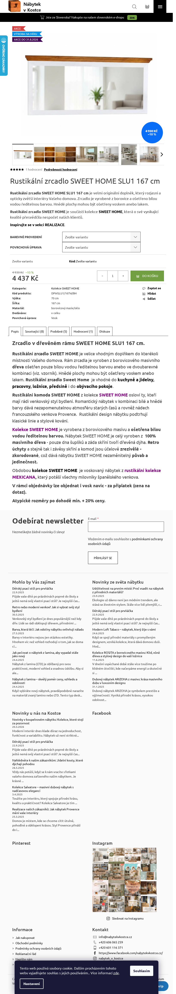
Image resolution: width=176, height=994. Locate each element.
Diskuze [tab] (104, 331)
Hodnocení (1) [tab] (83, 331)
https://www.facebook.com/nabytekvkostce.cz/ (131, 953)
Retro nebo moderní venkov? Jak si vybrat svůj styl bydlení (46, 609)
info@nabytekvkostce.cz (115, 937)
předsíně (58, 386)
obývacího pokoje (94, 386)
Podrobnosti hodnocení (60, 169)
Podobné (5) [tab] (58, 331)
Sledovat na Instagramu (128, 918)
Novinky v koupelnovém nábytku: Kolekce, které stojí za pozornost (47, 721)
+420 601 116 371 (111, 947)
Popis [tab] (15, 331)
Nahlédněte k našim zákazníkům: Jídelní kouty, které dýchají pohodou (47, 762)
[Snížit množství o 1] (102, 276)
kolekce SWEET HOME (54, 470)
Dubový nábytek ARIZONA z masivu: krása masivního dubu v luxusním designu (127, 681)
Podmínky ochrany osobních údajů (38, 948)
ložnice (40, 386)
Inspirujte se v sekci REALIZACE (37, 224)
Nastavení (31, 983)
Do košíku (150, 276)
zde (116, 973)
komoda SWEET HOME (57, 395)
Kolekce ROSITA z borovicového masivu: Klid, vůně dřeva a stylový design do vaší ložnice (126, 654)
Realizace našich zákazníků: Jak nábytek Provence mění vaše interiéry (45, 811)
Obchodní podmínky (29, 943)
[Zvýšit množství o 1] (123, 276)
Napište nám (23, 959)
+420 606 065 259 (111, 942)
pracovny (21, 386)
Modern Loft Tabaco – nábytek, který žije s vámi (124, 629)
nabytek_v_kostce (111, 958)
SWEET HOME (110, 211)
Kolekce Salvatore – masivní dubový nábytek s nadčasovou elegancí (43, 789)
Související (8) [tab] (34, 331)
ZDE (132, 17)
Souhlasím (141, 970)
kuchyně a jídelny (135, 379)
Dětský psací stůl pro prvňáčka (32, 588)
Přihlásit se (103, 558)
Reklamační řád (25, 954)
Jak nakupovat (25, 938)
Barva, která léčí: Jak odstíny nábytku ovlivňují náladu (48, 629)
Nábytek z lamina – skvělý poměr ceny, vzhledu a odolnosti (44, 681)
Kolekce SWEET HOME (65, 288)
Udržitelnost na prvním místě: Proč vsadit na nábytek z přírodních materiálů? (128, 590)
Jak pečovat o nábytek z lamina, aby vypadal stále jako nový (45, 654)
